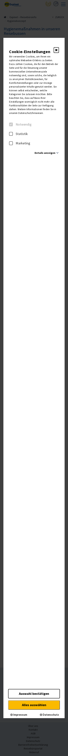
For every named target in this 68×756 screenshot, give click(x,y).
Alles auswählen (34, 705)
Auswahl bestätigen (34, 693)
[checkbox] (11, 124)
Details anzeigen (45, 153)
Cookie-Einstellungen (29, 51)
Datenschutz (50, 714)
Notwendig (24, 124)
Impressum (20, 714)
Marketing (23, 143)
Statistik (22, 134)
